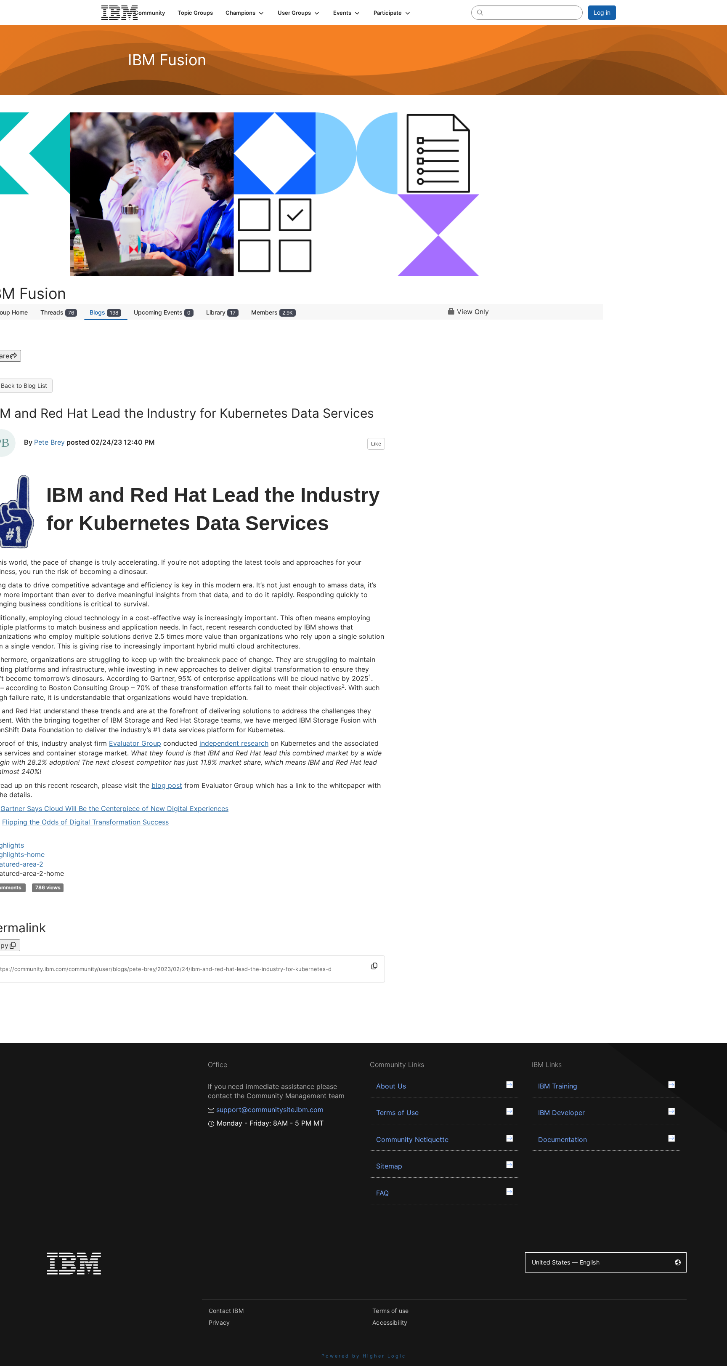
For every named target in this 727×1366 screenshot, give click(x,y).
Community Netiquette (412, 1139)
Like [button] (376, 443)
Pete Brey (49, 442)
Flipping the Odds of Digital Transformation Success (85, 822)
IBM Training (557, 1086)
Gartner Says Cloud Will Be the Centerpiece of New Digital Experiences (114, 808)
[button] (245, 12)
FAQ (382, 1193)
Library (221, 312)
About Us (391, 1086)
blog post (166, 785)
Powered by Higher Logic (363, 1356)
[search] (480, 12)
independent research (233, 743)
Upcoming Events (162, 312)
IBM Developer (561, 1112)
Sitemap (389, 1166)
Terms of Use (397, 1112)
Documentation (562, 1139)
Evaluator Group (135, 743)
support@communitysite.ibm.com (270, 1109)
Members (272, 312)
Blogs (104, 312)
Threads (57, 312)
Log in (602, 12)
